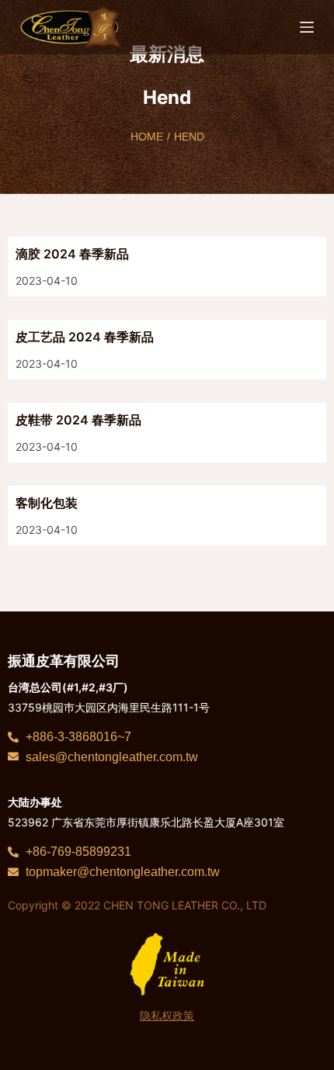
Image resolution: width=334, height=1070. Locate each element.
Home (146, 136)
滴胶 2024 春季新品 (72, 253)
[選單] (307, 27)
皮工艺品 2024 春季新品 (85, 337)
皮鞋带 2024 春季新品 (78, 420)
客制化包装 (47, 503)
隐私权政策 (167, 1015)
